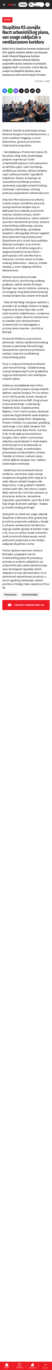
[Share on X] (21, 90)
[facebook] (4, 90)
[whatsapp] (10, 90)
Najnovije (19, 1368)
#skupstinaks (10, 594)
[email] (26, 90)
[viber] (15, 90)
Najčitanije (32, 1368)
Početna (6, 1368)
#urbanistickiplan (30, 594)
